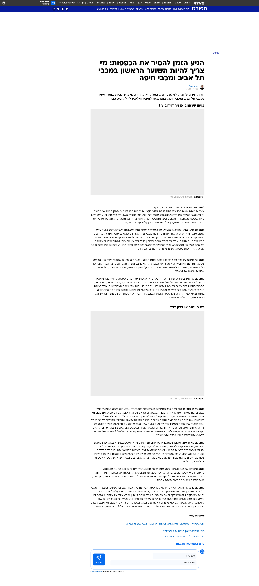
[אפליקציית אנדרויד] (67, 9)
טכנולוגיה (101, 3)
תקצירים (114, 9)
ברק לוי (191, 536)
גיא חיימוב (200, 536)
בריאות (122, 3)
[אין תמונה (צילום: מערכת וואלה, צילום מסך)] (147, 154)
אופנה (90, 3)
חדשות (187, 3)
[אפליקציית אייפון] (62, 9)
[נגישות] (4, 3)
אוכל (132, 3)
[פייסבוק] (54, 9)
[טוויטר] (58, 9)
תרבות (157, 3)
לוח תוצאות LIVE (181, 9)
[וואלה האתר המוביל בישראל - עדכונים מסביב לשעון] (199, 2)
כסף (140, 3)
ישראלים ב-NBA (126, 9)
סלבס (148, 3)
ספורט (178, 3)
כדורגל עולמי (150, 9)
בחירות (167, 3)
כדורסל (139, 9)
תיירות (112, 3)
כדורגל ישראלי (164, 9)
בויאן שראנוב (181, 536)
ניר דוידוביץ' (170, 536)
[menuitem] (186, 3)
